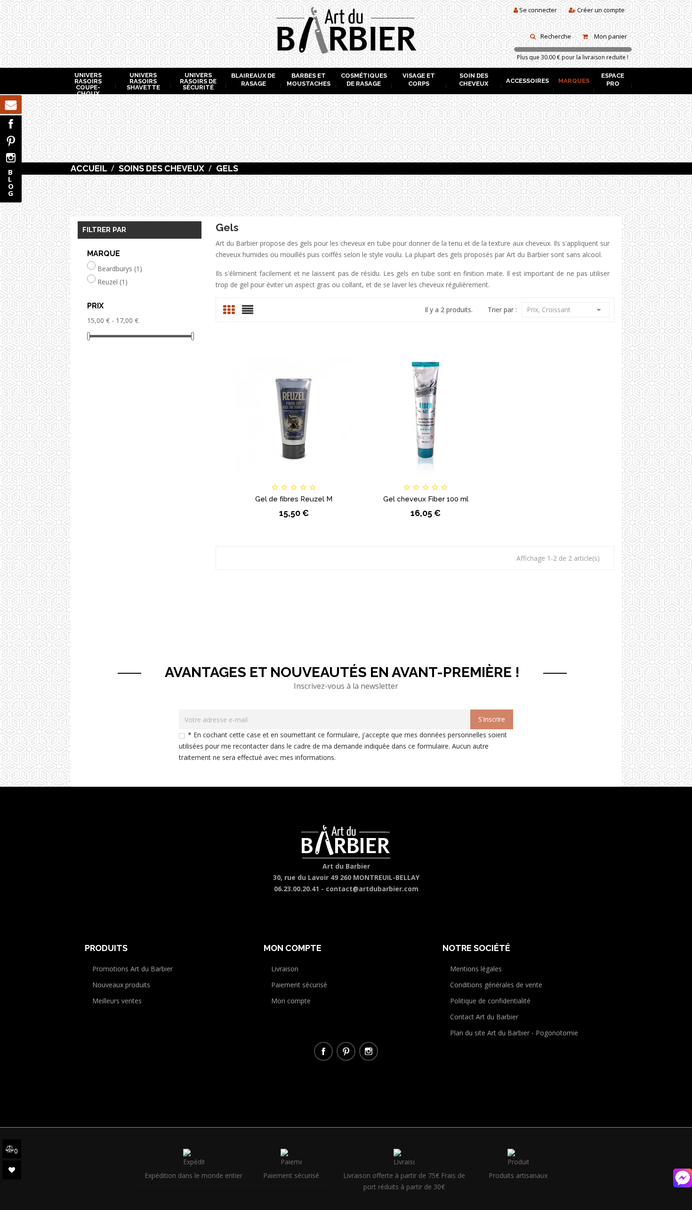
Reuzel (112, 282)
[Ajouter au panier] (246, 479)
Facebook (11, 124)
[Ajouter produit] (310, 479)
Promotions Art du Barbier (132, 968)
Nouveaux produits (121, 984)
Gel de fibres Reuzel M (293, 499)
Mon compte (291, 1000)
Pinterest (11, 141)
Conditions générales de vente (496, 984)
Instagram (11, 158)
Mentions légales (476, 968)
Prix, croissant (565, 309)
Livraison (284, 968)
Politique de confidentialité (490, 1000)
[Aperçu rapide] (342, 479)
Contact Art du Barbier (484, 1016)
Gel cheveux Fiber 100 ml (425, 499)
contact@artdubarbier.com (372, 888)
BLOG (11, 182)
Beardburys (119, 269)
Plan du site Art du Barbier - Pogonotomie (514, 1032)
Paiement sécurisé (299, 984)
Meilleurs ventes (117, 1000)
